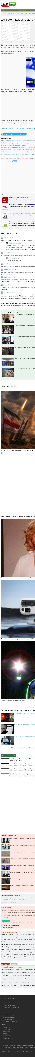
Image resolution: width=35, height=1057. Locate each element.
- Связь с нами (6, 1029)
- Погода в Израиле (8, 1019)
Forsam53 (4, 952)
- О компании (6, 1027)
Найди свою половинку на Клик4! (19, 197)
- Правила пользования (9, 1037)
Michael (3, 939)
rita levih (4, 944)
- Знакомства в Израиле (9, 1014)
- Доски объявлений (8, 1015)
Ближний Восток (21, 10)
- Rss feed (4, 1033)
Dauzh (3, 957)
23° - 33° (28, 13)
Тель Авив (20, 13)
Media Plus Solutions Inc (26, 1052)
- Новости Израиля (7, 1002)
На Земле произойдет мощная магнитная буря (15, 143)
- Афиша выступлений (8, 1017)
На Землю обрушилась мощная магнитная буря (15, 152)
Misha (10, 243)
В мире (12, 10)
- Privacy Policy (6, 1035)
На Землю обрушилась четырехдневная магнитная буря (18, 147)
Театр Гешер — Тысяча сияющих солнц (21, 774)
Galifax (5, 277)
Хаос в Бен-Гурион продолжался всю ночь (14, 982)
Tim (4, 252)
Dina (2, 947)
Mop (4, 237)
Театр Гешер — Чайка (15, 760)
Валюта (4, 13)
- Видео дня (5, 1004)
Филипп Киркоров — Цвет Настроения (21, 764)
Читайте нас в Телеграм (14, 134)
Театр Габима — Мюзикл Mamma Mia (20, 759)
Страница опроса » (7, 927)
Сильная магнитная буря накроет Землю (13, 145)
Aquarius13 (6, 284)
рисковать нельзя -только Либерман (13, 899)
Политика (32, 10)
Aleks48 (5, 264)
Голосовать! (6, 921)
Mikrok (3, 954)
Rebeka (5, 269)
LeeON (3, 934)
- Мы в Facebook (7, 1031)
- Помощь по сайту (7, 1038)
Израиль (4, 10)
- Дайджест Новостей (8, 1005)
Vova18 (3, 942)
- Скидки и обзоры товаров (10, 1021)
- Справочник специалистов (10, 1007)
